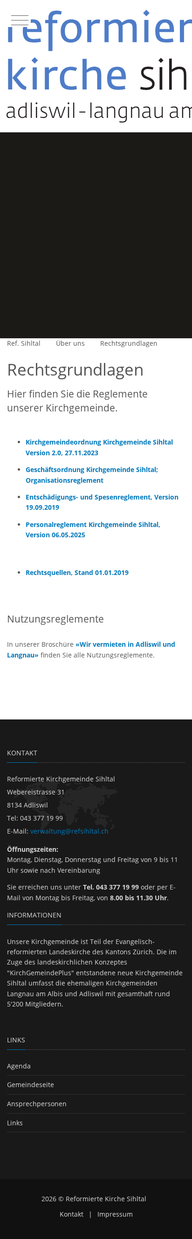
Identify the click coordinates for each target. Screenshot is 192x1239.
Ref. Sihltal (24, 343)
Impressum (115, 1214)
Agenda (19, 1065)
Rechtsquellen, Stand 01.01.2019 (77, 572)
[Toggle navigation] (19, 18)
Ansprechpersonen (37, 1103)
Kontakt (71, 1214)
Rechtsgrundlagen (129, 343)
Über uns (70, 343)
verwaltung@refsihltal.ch (69, 831)
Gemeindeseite (30, 1084)
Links (15, 1122)
